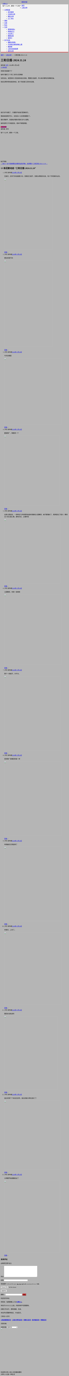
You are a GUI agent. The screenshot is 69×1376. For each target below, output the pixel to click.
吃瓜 (5, 25)
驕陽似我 (11, 36)
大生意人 (11, 33)
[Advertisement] (34, 96)
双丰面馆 (11, 12)
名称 (2, 1280)
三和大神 (24, 7)
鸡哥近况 (43, 1320)
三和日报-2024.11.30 (40, 163)
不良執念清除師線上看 (15, 44)
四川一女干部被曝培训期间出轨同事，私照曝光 (17, 163)
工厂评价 (11, 18)
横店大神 (11, 16)
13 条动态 (4, 67)
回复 (5, 252)
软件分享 (11, 51)
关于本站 (7, 40)
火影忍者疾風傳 (13, 49)
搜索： (3, 1294)
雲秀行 (10, 38)
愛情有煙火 (11, 29)
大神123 (5, 4)
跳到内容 (24, 2)
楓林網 (10, 46)
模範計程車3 (12, 42)
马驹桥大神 (11, 14)
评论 (2, 1276)
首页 (23, 5)
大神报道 (7, 10)
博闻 (5, 20)
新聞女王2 (11, 31)
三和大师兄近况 (17, 1320)
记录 (5, 23)
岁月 (6, 65)
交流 (5, 27)
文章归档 (3, 1327)
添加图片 (20, 1284)
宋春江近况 (27, 1320)
